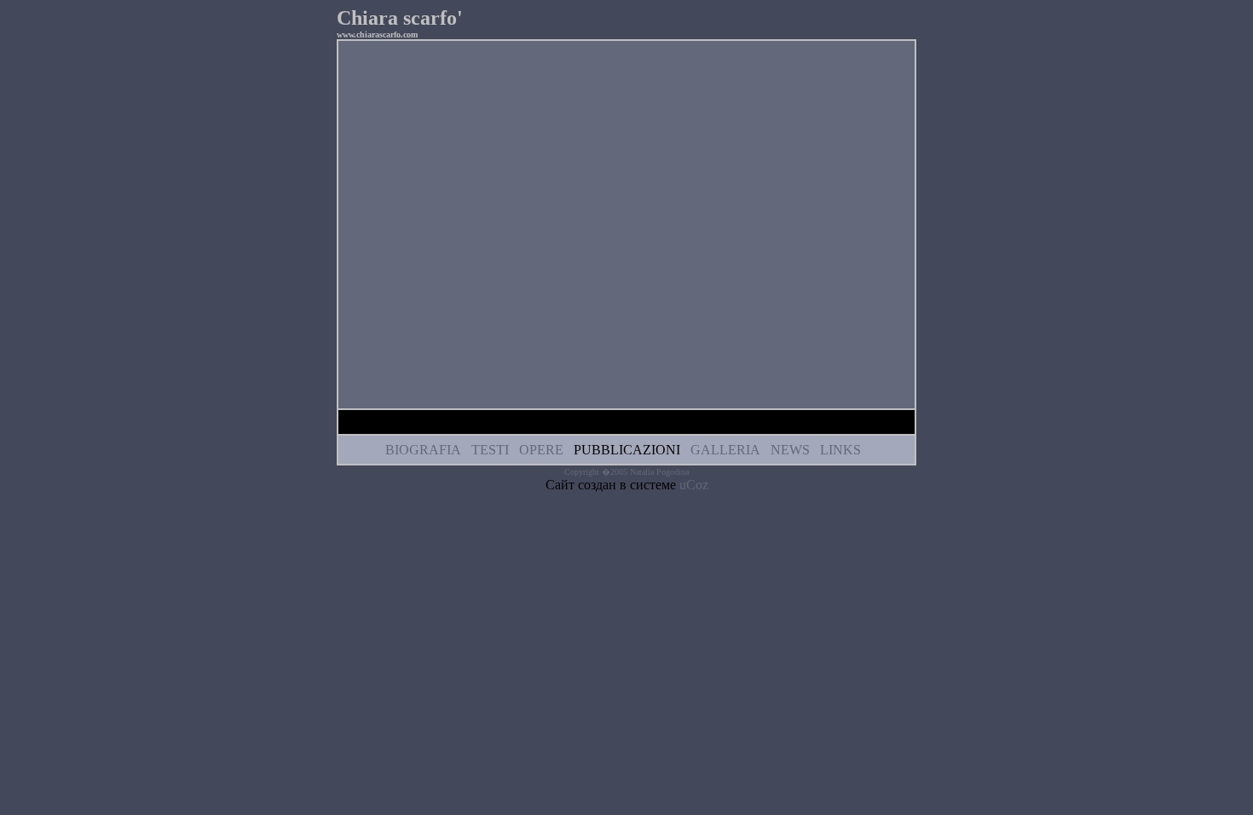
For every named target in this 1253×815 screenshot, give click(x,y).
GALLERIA (725, 449)
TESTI (490, 449)
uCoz (693, 484)
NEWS (790, 449)
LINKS (840, 449)
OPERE (541, 449)
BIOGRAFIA (423, 449)
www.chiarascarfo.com (377, 34)
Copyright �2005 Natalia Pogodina (626, 472)
